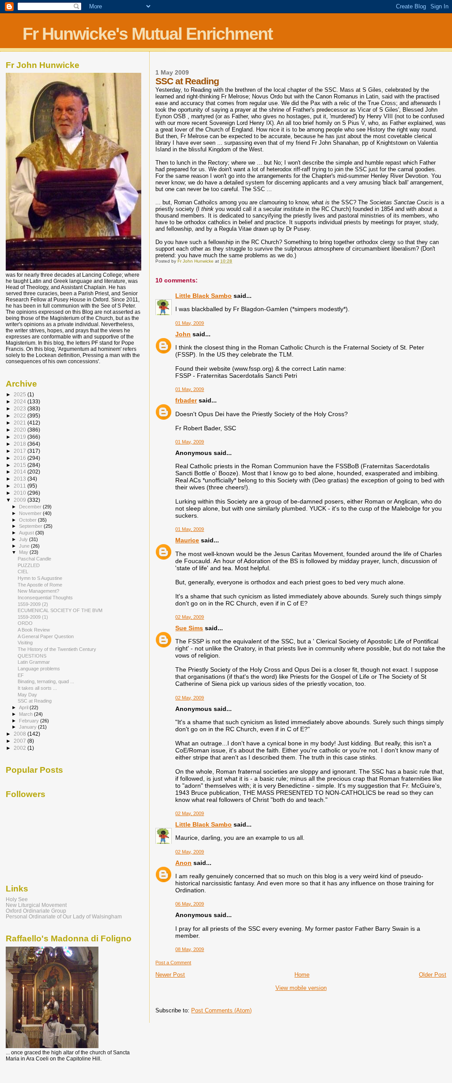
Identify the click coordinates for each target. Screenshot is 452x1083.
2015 (20, 465)
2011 (20, 486)
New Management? (38, 591)
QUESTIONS (32, 655)
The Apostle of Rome (40, 584)
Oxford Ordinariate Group (36, 911)
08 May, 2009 (189, 949)
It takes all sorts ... (37, 688)
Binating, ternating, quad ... (46, 681)
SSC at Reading (35, 700)
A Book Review (34, 629)
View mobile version (301, 988)
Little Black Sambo (203, 295)
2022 (20, 415)
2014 (20, 471)
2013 (20, 478)
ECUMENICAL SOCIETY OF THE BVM (60, 610)
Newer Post (170, 974)
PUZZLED (29, 565)
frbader (186, 400)
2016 (20, 458)
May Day (27, 694)
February (29, 720)
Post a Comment (173, 962)
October (28, 520)
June (25, 546)
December (31, 506)
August (27, 532)
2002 (20, 748)
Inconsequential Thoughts (45, 597)
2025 (20, 394)
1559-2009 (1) (33, 617)
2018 (20, 444)
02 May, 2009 (189, 617)
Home (301, 974)
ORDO (25, 623)
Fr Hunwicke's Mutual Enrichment (147, 33)
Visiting (25, 642)
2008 (20, 734)
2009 (20, 500)
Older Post (432, 974)
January (28, 727)
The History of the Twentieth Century (57, 649)
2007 (20, 741)
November (31, 513)
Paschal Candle (34, 558)
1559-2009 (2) (33, 604)
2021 (20, 422)
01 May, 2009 (189, 323)
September (31, 526)
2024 (20, 401)
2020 (20, 429)
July (24, 539)
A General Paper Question (46, 636)
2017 (20, 451)
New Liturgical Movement (36, 905)
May (24, 552)
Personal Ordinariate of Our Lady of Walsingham (64, 916)
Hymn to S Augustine (40, 578)
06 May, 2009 (189, 903)
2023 (20, 408)
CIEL (23, 571)
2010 (20, 493)
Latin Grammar (34, 662)
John (183, 334)
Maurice (187, 540)
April (24, 707)
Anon (183, 862)
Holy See (17, 899)
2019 (20, 437)
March (26, 714)
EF (21, 675)
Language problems (39, 668)
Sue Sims (189, 628)
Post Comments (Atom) (221, 1010)
